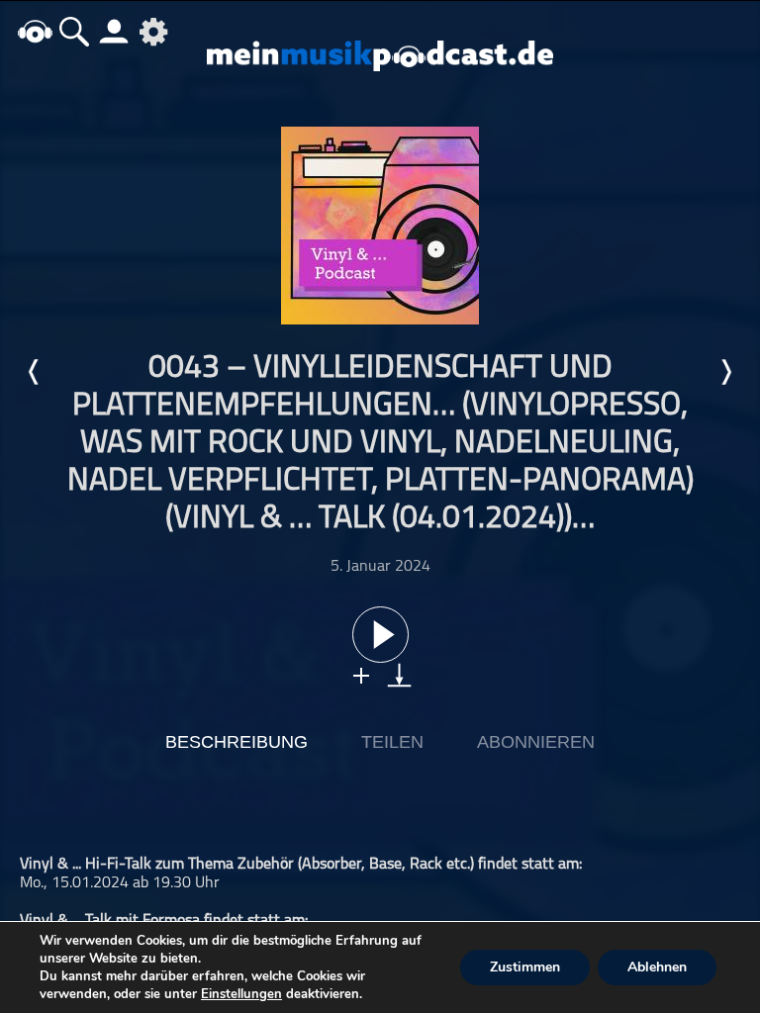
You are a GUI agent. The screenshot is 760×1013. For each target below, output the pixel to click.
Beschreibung (236, 742)
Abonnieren (536, 742)
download (399, 675)
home (34, 31)
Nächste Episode (725, 372)
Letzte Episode (34, 372)
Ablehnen (657, 967)
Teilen (392, 742)
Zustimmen (525, 967)
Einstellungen (241, 994)
